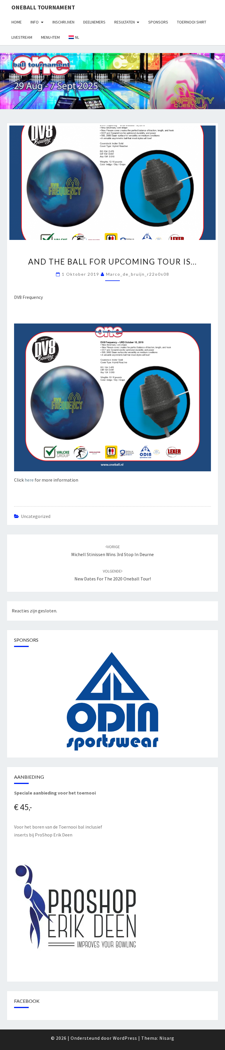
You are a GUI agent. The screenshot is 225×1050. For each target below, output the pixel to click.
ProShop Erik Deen (53, 835)
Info (34, 22)
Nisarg (166, 1038)
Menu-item (50, 37)
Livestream (21, 37)
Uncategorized (35, 516)
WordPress (125, 1038)
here (29, 480)
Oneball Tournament (43, 7)
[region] (112, 701)
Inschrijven (63, 22)
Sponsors (158, 22)
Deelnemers (94, 22)
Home (16, 22)
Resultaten (124, 22)
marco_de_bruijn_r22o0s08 (137, 274)
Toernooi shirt (191, 22)
